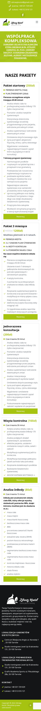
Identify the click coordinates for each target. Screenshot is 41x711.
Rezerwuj (20, 216)
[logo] (20, 597)
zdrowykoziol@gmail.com (22, 2)
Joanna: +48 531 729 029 (22, 6)
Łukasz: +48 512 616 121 (22, 9)
